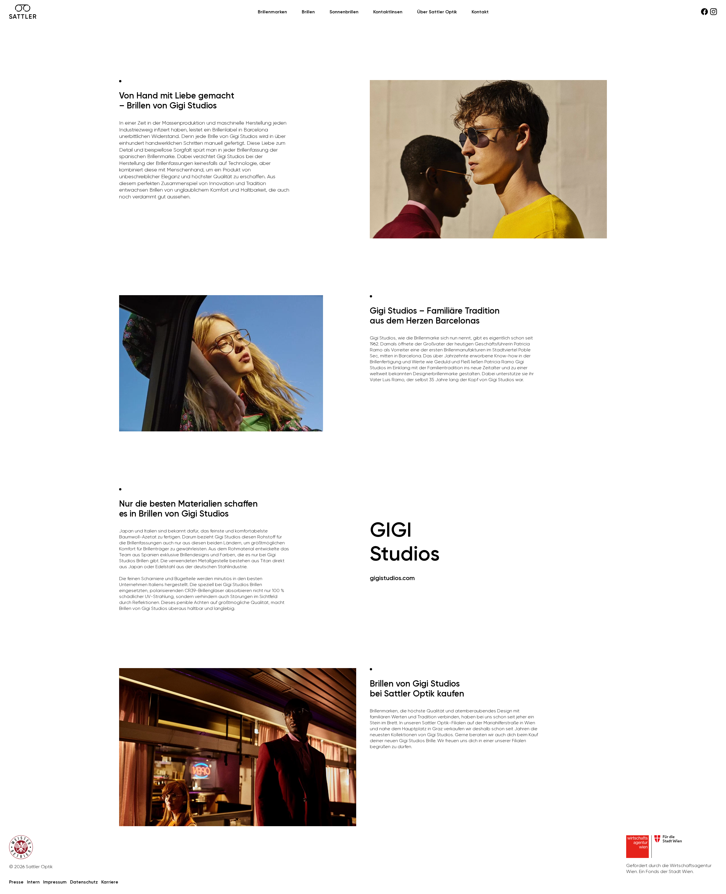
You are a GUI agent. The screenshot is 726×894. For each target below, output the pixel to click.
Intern (33, 882)
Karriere (109, 882)
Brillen (308, 11)
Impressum (55, 882)
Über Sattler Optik (437, 11)
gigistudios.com (392, 578)
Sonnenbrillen (344, 11)
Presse (16, 882)
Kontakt (480, 11)
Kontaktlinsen (387, 11)
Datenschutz (84, 882)
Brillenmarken (272, 11)
